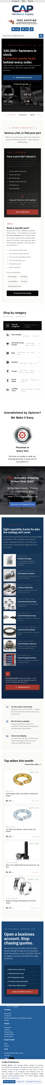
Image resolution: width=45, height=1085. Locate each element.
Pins (22, 380)
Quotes (6, 1020)
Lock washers (12, 281)
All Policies (7, 1027)
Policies (30, 1)
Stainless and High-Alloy (22, 589)
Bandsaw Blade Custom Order (13, 1053)
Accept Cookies (9, 1081)
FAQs (23, 1)
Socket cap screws (14, 286)
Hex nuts (24, 281)
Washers (22, 362)
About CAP (7, 1013)
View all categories (22, 325)
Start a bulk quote (22, 212)
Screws (22, 371)
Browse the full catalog (22, 293)
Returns (6, 1046)
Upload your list (24, 687)
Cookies (6, 1029)
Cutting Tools (22, 389)
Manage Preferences (33, 1081)
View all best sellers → (33, 764)
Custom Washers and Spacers (22, 645)
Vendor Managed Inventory (22, 659)
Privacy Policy (8, 1032)
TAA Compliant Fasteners (22, 575)
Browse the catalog (21, 84)
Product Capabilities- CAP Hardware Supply (18, 1018)
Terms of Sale (8, 1036)
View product (22, 787)
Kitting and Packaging (22, 560)
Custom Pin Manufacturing (22, 617)
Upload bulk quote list (24, 77)
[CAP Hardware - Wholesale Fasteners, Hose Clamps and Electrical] (22, 10)
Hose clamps (12, 276)
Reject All (20, 1081)
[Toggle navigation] (31, 29)
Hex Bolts (22, 344)
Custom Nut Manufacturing (22, 603)
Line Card (7, 1055)
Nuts (22, 353)
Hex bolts (24, 276)
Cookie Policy (14, 1078)
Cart (26, 29)
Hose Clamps (22, 334)
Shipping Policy (9, 1034)
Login (16, 29)
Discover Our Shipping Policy (22, 504)
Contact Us (15, 1)
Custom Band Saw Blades (22, 631)
